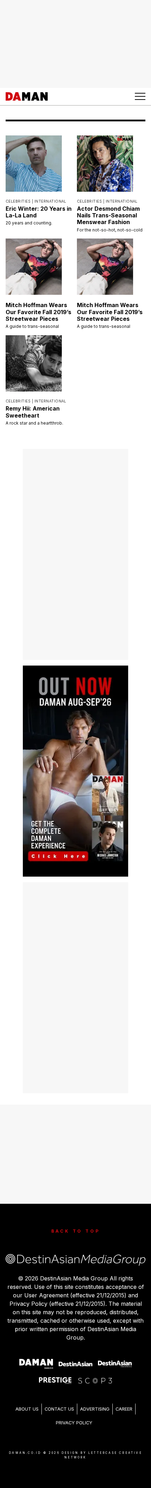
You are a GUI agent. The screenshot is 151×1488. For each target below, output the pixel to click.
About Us (27, 1409)
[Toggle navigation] (140, 96)
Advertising (95, 1409)
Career (124, 1409)
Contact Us (59, 1409)
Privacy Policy (74, 1422)
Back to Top (75, 1231)
